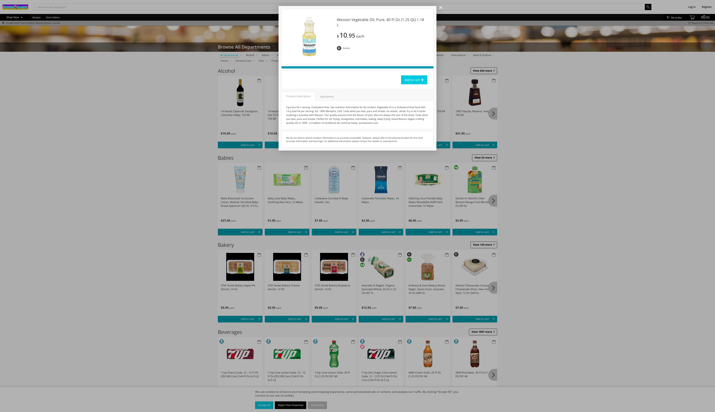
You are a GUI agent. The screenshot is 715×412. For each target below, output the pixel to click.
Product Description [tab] (298, 96)
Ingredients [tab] (327, 96)
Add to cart (412, 80)
